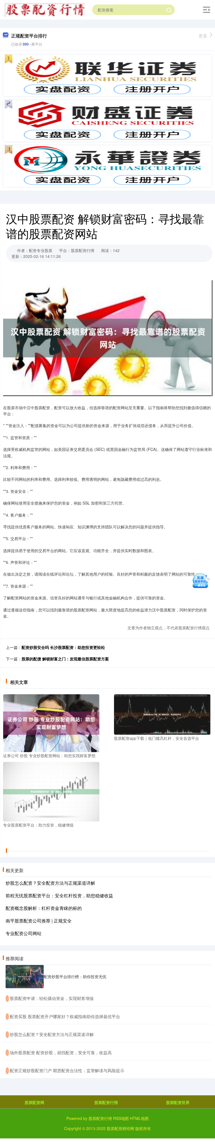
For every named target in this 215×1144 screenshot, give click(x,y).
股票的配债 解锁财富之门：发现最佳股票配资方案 (65, 659)
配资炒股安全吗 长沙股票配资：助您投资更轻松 (63, 647)
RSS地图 (121, 1118)
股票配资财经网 (120, 1128)
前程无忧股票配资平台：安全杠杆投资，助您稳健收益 (59, 895)
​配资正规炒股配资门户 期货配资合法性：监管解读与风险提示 (67, 1070)
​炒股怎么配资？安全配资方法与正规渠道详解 (52, 1034)
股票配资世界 (178, 1102)
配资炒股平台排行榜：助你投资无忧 (75, 976)
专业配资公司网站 (23, 933)
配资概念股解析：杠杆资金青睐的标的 (44, 908)
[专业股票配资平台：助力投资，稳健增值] (51, 791)
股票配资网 (34, 1102)
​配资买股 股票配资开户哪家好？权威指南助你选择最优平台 (65, 1016)
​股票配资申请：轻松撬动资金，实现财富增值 (52, 998)
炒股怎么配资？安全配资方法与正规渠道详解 (50, 883)
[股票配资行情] (44, 9)
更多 (202, 35)
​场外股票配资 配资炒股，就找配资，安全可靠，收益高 (61, 1052)
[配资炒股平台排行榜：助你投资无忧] (25, 976)
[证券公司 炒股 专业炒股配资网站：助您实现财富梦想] (51, 722)
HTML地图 (139, 1118)
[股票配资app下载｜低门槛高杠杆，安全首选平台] (162, 714)
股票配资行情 (106, 1102)
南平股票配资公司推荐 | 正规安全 (39, 920)
